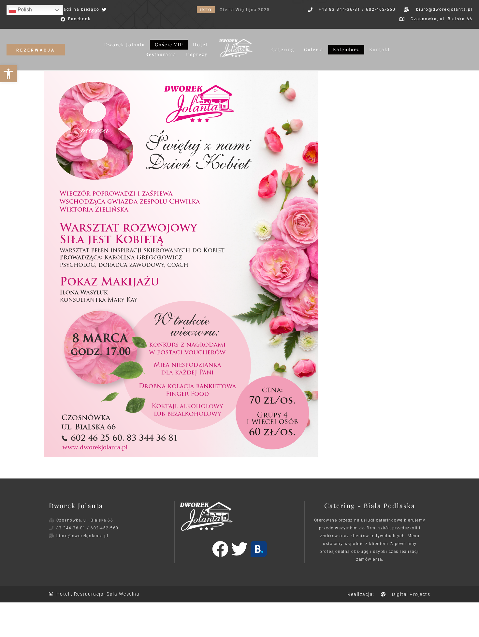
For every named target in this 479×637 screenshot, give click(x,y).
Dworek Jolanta (124, 44)
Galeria (313, 49)
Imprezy (197, 54)
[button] (8, 73)
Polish (24, 10)
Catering (282, 49)
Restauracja (160, 54)
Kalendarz (346, 49)
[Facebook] (220, 549)
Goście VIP (169, 44)
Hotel (200, 44)
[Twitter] (239, 549)
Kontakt (379, 49)
